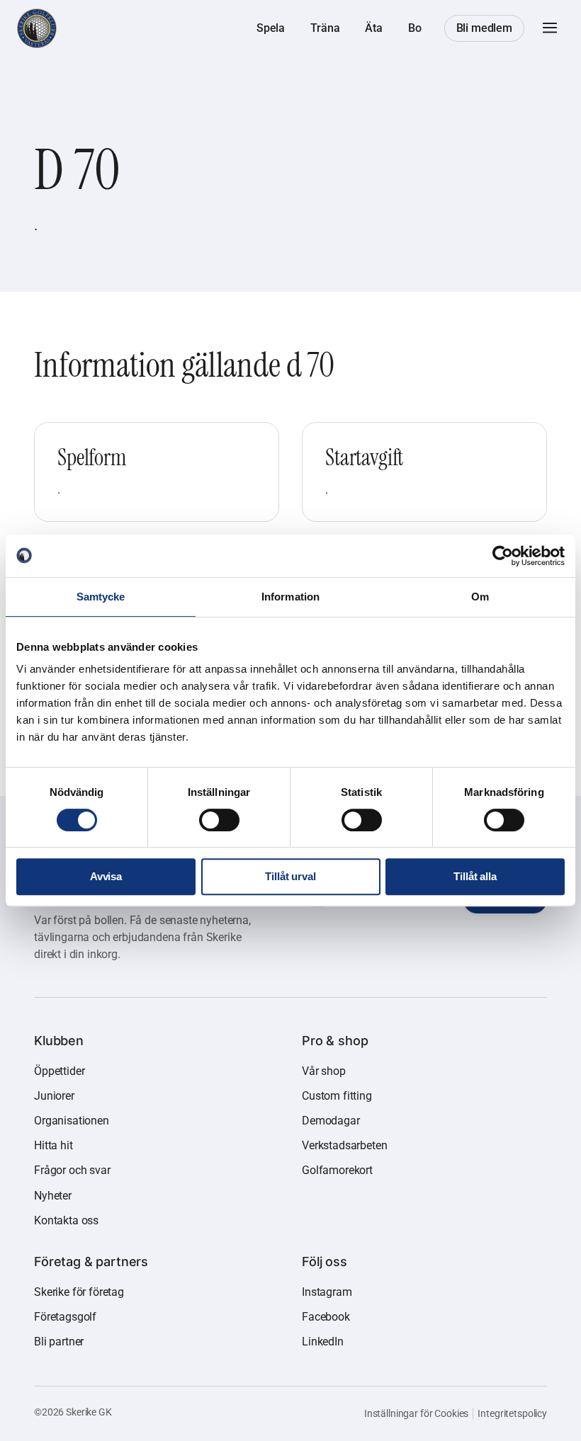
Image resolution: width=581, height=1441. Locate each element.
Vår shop (324, 1071)
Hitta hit (53, 1145)
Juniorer (54, 1096)
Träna (324, 28)
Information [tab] (290, 597)
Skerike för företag (79, 1292)
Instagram (327, 1292)
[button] (550, 28)
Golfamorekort (337, 1170)
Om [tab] (480, 597)
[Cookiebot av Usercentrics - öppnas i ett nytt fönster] (503, 555)
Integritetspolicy (512, 1413)
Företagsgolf (65, 1316)
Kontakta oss (66, 1220)
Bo (415, 28)
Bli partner (59, 1341)
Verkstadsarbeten (344, 1145)
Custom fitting (337, 1096)
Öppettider (59, 1071)
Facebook (326, 1316)
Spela (270, 28)
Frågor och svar (72, 1170)
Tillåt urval (290, 876)
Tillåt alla (474, 876)
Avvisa (106, 876)
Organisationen (71, 1120)
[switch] (219, 820)
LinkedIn (323, 1341)
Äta (374, 28)
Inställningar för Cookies (416, 1413)
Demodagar (331, 1120)
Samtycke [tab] (101, 597)
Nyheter (53, 1195)
